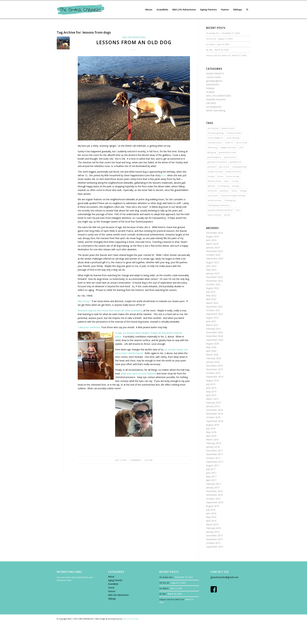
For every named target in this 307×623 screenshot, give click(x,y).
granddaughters (214, 80)
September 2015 (214, 546)
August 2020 (212, 343)
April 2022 (211, 299)
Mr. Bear (209, 49)
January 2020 (213, 361)
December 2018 (214, 409)
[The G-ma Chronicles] (81, 9)
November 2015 (214, 539)
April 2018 (211, 435)
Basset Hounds (228, 128)
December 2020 (214, 332)
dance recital (241, 142)
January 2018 (213, 446)
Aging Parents (115, 580)
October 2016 (213, 498)
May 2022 (211, 295)
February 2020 (213, 358)
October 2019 (213, 373)
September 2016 (214, 502)
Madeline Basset (214, 181)
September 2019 (214, 376)
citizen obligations (215, 138)
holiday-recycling (215, 171)
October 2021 (213, 310)
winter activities (214, 215)
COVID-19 (229, 142)
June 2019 (211, 387)
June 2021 (211, 321)
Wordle (227, 215)
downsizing (212, 147)
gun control (224, 167)
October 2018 (213, 417)
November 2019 (214, 369)
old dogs (235, 186)
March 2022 (212, 302)
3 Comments (135, 460)
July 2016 (210, 509)
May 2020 (211, 347)
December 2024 (214, 232)
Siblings (112, 598)
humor (221, 176)
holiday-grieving (239, 167)
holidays (210, 88)
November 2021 (214, 306)
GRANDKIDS (212, 84)
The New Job (211, 38)
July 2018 (210, 428)
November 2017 (214, 454)
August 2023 (212, 262)
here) (164, 175)
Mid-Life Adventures (118, 594)
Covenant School (215, 142)
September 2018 (214, 421)
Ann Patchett (213, 128)
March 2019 (212, 398)
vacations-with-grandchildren (220, 210)
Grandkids (113, 583)
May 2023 (211, 269)
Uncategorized (213, 106)
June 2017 (211, 472)
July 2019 (210, 384)
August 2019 (212, 380)
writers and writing (215, 110)
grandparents (235, 162)
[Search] (247, 9)
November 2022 (214, 280)
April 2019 (211, 395)
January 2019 (213, 406)
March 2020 (212, 354)
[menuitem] (148, 9)
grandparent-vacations (217, 162)
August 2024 (212, 236)
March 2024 (212, 243)
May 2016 (211, 517)
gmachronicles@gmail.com (224, 577)
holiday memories (233, 171)
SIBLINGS (211, 103)
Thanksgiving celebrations (219, 205)
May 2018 (211, 432)
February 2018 (213, 443)
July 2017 (210, 469)
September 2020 (214, 339)
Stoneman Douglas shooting (233, 195)
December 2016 (214, 491)
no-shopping (223, 186)
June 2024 (211, 240)
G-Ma (150, 460)
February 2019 (213, 402)
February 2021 (213, 328)
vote (238, 210)
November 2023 (214, 251)
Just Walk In (210, 44)
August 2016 (212, 506)
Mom (226, 181)
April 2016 (211, 520)
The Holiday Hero (213, 33)
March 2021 (212, 325)
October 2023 (213, 254)
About (111, 576)
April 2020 (211, 350)
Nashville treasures (216, 99)
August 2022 (212, 288)
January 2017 (213, 487)
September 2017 (214, 461)
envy (241, 147)
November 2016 (214, 494)
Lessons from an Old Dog (134, 42)
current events (213, 77)
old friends (212, 190)
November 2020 (214, 336)
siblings (243, 190)
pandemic (224, 190)
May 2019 (211, 391)
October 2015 (213, 542)
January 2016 (213, 531)
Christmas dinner (234, 133)
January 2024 (213, 247)
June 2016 (211, 513)
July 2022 (210, 291)
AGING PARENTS (215, 73)
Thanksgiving (229, 200)
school (234, 190)
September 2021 (214, 313)
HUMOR (210, 92)
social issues (213, 195)
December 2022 (214, 277)
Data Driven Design (131, 619)
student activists (214, 200)
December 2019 (214, 365)
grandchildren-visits (227, 152)
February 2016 (213, 528)
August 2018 (212, 424)
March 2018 (212, 439)
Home (111, 587)
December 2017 (214, 450)
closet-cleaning (232, 138)
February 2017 (213, 483)
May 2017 (211, 476)
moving (235, 181)
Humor (111, 591)
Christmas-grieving (216, 133)
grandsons (212, 167)
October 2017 (213, 458)
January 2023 (213, 273)
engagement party (228, 147)
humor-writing (233, 176)
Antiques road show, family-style (218, 55)
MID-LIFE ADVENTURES (134, 37)
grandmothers (230, 157)
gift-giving (212, 152)
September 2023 (214, 258)
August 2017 (212, 465)
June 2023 (211, 266)
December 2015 (214, 535)
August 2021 (212, 317)
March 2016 (212, 524)
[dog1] (63, 42)
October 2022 (213, 284)
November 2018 (214, 413)
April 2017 (211, 480)
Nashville (211, 186)
